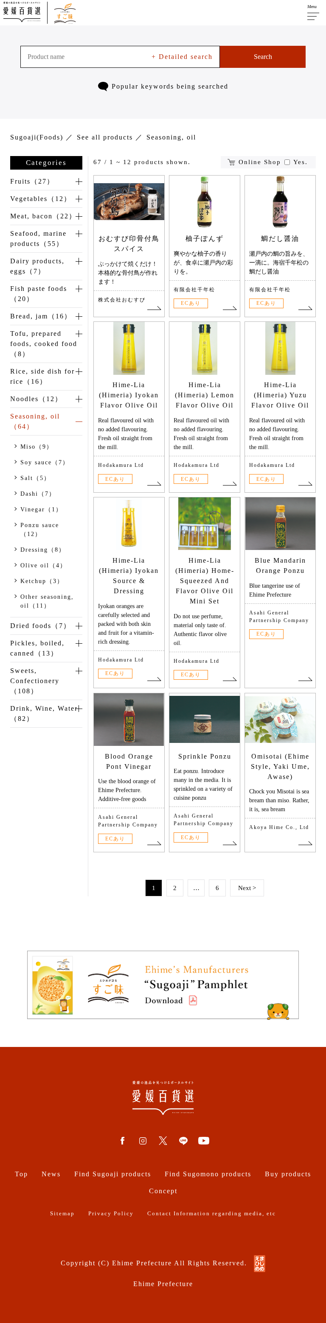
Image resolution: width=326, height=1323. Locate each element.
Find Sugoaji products (112, 1174)
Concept (163, 1191)
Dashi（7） (38, 494)
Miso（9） (36, 447)
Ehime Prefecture (163, 1283)
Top (21, 1174)
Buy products (288, 1174)
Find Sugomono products (208, 1174)
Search (263, 56)
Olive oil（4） (43, 565)
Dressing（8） (42, 550)
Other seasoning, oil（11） (47, 601)
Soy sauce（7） (44, 462)
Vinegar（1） (41, 509)
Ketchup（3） (42, 581)
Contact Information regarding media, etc (211, 1214)
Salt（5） (35, 478)
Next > (247, 888)
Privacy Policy (111, 1214)
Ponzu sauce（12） (39, 529)
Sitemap (62, 1214)
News (51, 1174)
